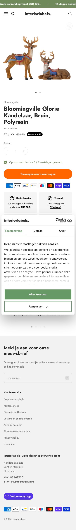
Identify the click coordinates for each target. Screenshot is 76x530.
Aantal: (7, 143)
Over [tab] (62, 230)
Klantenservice (11, 406)
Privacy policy (11, 438)
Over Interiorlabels (14, 399)
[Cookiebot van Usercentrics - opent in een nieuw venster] (55, 220)
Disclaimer (9, 444)
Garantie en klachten (15, 412)
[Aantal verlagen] (8, 151)
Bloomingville (11, 102)
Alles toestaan (38, 294)
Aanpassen (36, 306)
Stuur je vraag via (55, 205)
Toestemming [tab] (13, 230)
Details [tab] (38, 230)
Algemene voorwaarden (17, 431)
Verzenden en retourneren (18, 418)
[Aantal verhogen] (23, 151)
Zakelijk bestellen (13, 425)
